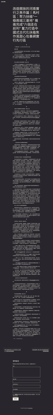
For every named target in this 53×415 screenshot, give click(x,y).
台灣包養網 (27, 210)
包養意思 (19, 151)
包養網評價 (34, 147)
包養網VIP (19, 262)
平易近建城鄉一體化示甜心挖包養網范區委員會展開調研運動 (40, 350)
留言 (14, 366)
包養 (20, 56)
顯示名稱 (15, 379)
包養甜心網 (16, 267)
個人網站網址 (15, 389)
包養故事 (19, 325)
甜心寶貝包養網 (27, 135)
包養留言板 (37, 117)
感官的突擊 (3, 1)
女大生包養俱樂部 (25, 330)
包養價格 (22, 146)
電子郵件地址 (15, 384)
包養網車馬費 (27, 68)
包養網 (37, 67)
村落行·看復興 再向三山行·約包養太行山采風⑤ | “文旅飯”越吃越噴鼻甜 (12, 350)
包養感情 (21, 64)
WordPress (30, 408)
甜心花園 (24, 130)
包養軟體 (34, 209)
